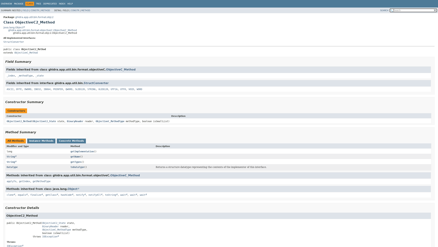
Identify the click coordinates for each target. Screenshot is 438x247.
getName (75, 156)
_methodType (25, 75)
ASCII (10, 89)
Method (45, 10)
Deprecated (50, 4)
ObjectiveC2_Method (19, 121)
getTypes (75, 162)
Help (70, 4)
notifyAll (94, 194)
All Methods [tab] (16, 140)
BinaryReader (75, 121)
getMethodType (41, 181)
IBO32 (37, 89)
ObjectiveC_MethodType (110, 121)
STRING (91, 89)
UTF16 (114, 89)
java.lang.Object (13, 27)
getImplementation (82, 151)
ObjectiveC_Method (26, 52)
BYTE (19, 89)
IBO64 (47, 89)
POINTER (58, 89)
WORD (139, 89)
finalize (35, 194)
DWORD (27, 89)
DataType (12, 167)
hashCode (66, 194)
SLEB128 (80, 89)
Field (26, 10)
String (11, 156)
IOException (49, 236)
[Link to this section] (33, 61)
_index (11, 75)
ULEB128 (103, 89)
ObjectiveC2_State (44, 121)
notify (80, 194)
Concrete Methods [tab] (71, 140)
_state (39, 75)
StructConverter (13, 41)
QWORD (69, 89)
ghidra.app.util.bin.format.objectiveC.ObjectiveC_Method (42, 30)
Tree (38, 4)
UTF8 (123, 89)
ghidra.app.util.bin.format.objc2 (34, 17)
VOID (131, 89)
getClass (51, 194)
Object (73, 189)
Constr (35, 10)
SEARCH (384, 10)
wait (123, 194)
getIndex (24, 181)
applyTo (11, 181)
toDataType (77, 167)
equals (22, 194)
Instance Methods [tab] (41, 140)
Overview (6, 4)
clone (10, 194)
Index (62, 4)
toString (110, 194)
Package (18, 4)
